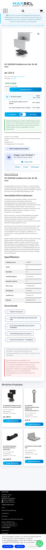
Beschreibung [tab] (11, 174)
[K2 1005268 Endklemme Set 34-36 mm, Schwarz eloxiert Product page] (12, 396)
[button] (38, 34)
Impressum (5, 513)
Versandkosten (20, 76)
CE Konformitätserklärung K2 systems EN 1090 (23, 318)
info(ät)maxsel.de (9, 502)
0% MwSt (4, 516)
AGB (3, 507)
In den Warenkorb (25, 89)
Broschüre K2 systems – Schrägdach (21, 339)
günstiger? (13, 78)
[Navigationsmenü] (5, 11)
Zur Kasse (5, 533)
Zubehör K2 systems (16, 311)
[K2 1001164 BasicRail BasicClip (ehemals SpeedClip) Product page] (12, 437)
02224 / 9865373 (9, 500)
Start (3, 25)
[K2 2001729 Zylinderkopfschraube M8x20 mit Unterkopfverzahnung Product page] (34, 396)
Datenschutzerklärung (9, 510)
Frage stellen (28, 162)
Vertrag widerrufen (9, 525)
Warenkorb (5, 530)
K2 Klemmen (15, 138)
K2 (12, 142)
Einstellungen (12, 541)
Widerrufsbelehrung (8, 522)
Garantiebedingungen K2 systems (21, 333)
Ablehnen (20, 546)
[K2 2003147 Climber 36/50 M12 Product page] (34, 437)
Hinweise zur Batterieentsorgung (12, 519)
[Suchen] (23, 11)
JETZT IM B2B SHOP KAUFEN (17, 149)
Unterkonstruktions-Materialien (19, 25)
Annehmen (7, 546)
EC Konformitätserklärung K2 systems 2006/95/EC (22, 326)
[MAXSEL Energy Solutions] (23, 4)
